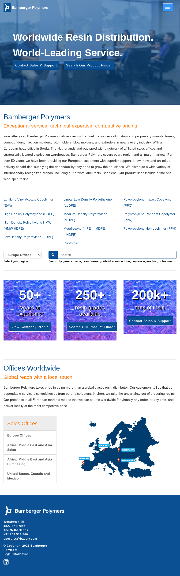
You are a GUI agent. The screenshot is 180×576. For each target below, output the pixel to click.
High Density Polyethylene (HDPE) (29, 214)
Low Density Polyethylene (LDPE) (28, 237)
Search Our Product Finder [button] (92, 327)
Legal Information (16, 554)
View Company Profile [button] (30, 327)
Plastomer (71, 243)
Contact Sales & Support (36, 65)
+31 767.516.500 (16, 534)
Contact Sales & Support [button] (150, 321)
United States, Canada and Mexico (28, 476)
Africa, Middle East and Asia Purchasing (29, 461)
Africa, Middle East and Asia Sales (29, 447)
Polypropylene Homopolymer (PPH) (150, 228)
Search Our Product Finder (89, 65)
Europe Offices (19, 435)
